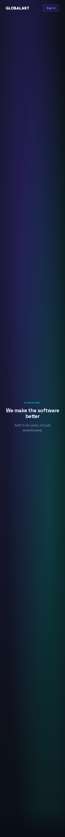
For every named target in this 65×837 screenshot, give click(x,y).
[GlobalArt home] (17, 8)
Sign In (51, 7)
